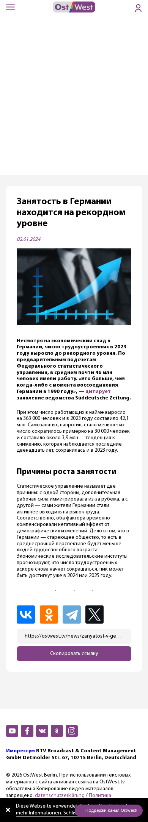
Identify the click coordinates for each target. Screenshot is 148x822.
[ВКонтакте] (27, 614)
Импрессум (20, 751)
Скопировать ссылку (74, 654)
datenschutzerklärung (60, 796)
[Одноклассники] (50, 614)
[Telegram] (73, 614)
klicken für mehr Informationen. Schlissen (74, 809)
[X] (96, 614)
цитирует (98, 392)
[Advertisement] (74, 98)
